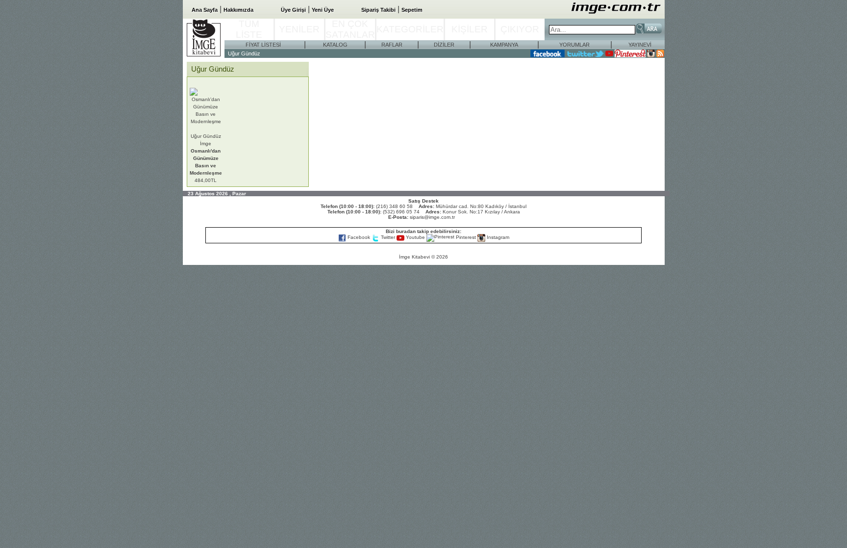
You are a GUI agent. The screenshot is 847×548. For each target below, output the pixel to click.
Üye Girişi (293, 10)
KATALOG (335, 45)
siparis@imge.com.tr (432, 217)
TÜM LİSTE (249, 29)
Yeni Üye (323, 10)
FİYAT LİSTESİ (263, 45)
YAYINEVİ (639, 45)
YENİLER (299, 29)
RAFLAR (391, 45)
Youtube (415, 237)
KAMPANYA (504, 45)
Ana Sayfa (205, 10)
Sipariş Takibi (378, 10)
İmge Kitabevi (414, 257)
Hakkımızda (238, 10)
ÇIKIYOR (519, 29)
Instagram (497, 237)
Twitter (388, 237)
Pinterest (465, 237)
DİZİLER (444, 45)
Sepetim (412, 10)
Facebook (359, 237)
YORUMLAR (574, 45)
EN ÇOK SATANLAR (350, 29)
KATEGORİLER (410, 29)
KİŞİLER (469, 29)
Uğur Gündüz (244, 53)
